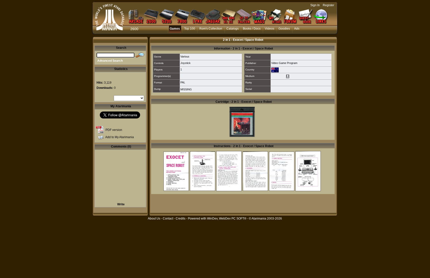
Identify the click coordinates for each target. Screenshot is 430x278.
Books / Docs (252, 28)
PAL (182, 82)
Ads (296, 28)
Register (328, 5)
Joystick (185, 62)
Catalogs (232, 28)
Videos (269, 28)
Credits (180, 218)
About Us (154, 218)
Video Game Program (284, 62)
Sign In (315, 5)
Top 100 (189, 28)
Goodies (284, 28)
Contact (168, 218)
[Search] (140, 55)
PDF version (114, 130)
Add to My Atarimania (119, 137)
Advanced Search (110, 60)
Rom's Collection (210, 28)
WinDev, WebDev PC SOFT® (226, 218)
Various (184, 56)
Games (175, 28)
